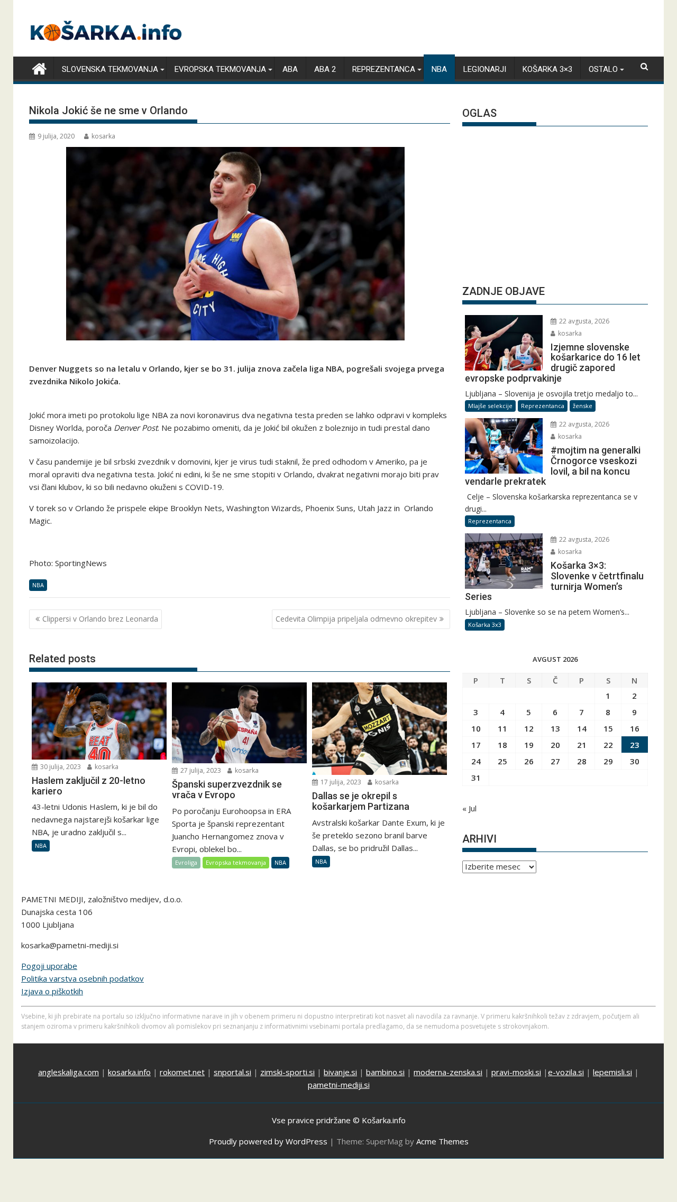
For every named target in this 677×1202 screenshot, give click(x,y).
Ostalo (603, 69)
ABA (290, 69)
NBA (439, 69)
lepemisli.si (612, 1072)
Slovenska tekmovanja (110, 69)
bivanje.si (340, 1072)
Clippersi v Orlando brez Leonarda (100, 619)
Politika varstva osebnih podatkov (82, 978)
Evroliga (186, 862)
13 (555, 728)
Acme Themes (442, 1141)
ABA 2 (325, 69)
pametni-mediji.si (339, 1084)
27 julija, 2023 (200, 770)
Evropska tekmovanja (220, 69)
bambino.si (385, 1072)
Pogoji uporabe (49, 965)
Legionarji (484, 69)
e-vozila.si (566, 1072)
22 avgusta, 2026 (583, 321)
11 (502, 728)
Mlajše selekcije (490, 406)
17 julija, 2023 (340, 782)
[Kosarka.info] (39, 67)
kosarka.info (129, 1072)
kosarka (103, 136)
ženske (582, 406)
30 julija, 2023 (60, 766)
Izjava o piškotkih (52, 991)
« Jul (469, 808)
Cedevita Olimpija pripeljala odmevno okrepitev (356, 619)
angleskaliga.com (68, 1072)
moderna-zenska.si (448, 1072)
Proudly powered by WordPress (268, 1141)
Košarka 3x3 (484, 624)
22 (608, 744)
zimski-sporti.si (287, 1072)
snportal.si (232, 1072)
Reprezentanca (383, 69)
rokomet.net (182, 1072)
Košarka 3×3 (547, 69)
